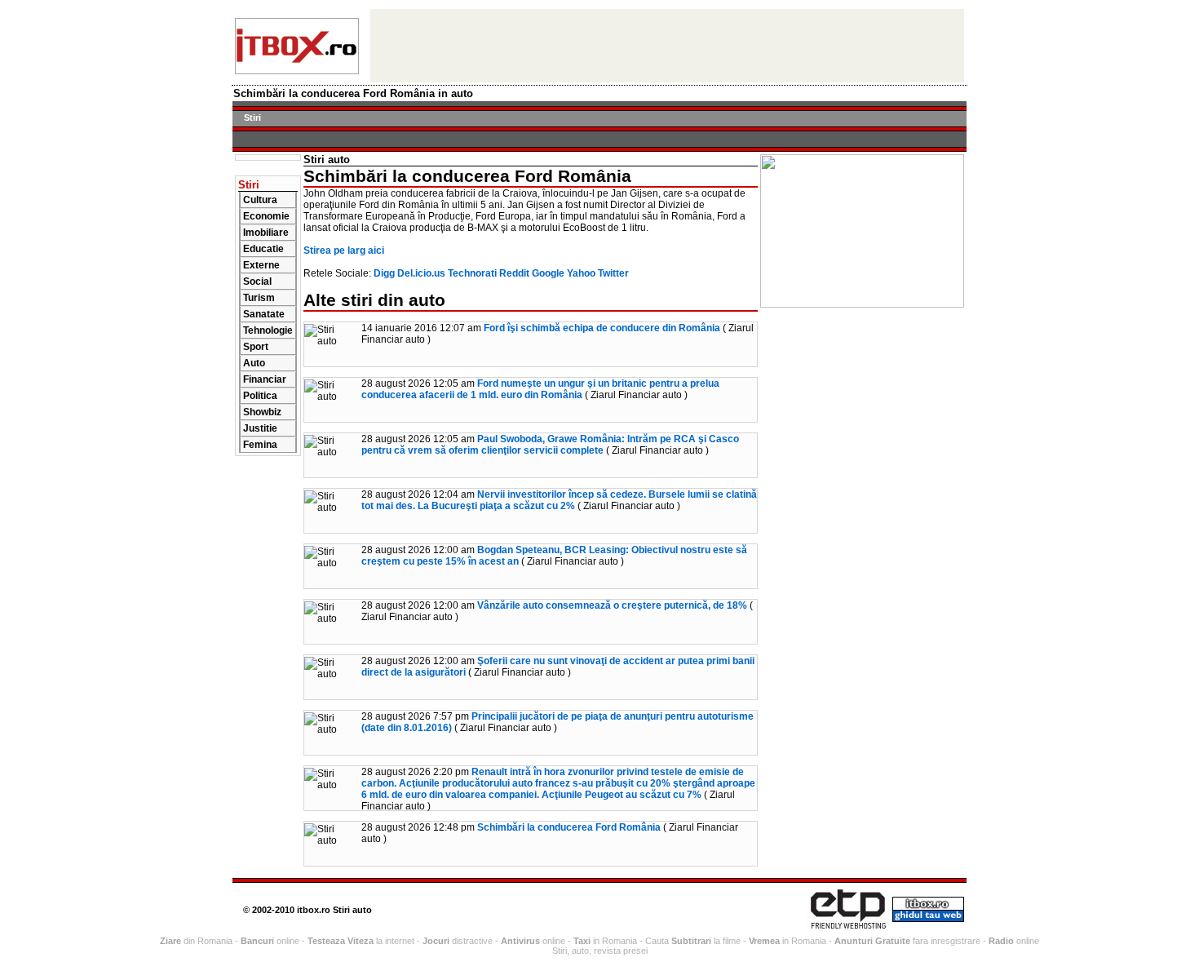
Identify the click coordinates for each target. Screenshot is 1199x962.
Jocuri (436, 941)
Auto (254, 363)
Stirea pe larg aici (343, 250)
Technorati (472, 273)
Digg (384, 273)
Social (257, 281)
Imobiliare (266, 232)
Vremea (764, 941)
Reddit (514, 273)
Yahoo (581, 273)
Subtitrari (691, 941)
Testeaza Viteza (340, 941)
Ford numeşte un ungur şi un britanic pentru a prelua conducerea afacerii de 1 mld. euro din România (540, 389)
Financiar (264, 379)
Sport (255, 346)
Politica (260, 395)
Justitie (260, 428)
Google (548, 273)
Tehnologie (268, 330)
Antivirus (520, 941)
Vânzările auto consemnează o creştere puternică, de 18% (612, 605)
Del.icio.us (421, 273)
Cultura (260, 200)
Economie (266, 216)
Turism (259, 298)
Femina (260, 444)
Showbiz (262, 412)
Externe (261, 265)
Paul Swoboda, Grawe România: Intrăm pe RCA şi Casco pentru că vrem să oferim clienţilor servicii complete (550, 444)
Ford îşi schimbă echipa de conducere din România (602, 328)
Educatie (263, 249)
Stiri (252, 117)
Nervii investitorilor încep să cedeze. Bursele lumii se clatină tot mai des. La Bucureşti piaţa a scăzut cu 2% (559, 500)
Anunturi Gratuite (872, 941)
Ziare (170, 941)
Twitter (613, 273)
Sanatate (264, 314)
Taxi (582, 941)
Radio (1001, 941)
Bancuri (257, 941)
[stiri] (297, 70)
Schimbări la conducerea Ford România (569, 827)
